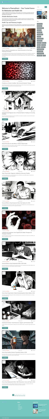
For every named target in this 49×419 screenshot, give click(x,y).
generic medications (40, 34)
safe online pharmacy (40, 38)
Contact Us (19, 409)
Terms (19, 405)
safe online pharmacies (40, 53)
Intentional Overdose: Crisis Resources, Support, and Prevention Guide (17, 322)
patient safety (39, 42)
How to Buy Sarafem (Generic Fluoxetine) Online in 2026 (14, 352)
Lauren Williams (7, 48)
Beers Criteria (43, 47)
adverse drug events (40, 51)
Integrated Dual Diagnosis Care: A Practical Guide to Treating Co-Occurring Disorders (18, 113)
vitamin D (39, 47)
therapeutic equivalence (40, 49)
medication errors (40, 40)
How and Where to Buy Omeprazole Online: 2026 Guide (14, 263)
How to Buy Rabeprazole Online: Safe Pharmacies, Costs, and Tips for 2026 (18, 382)
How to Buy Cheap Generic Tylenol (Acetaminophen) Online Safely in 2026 (18, 293)
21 (24, 394)
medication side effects (40, 28)
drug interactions (40, 32)
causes (44, 55)
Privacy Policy (20, 406)
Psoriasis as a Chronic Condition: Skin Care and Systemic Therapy (16, 83)
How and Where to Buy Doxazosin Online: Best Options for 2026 (16, 203)
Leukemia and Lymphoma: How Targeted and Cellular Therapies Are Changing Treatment (17, 233)
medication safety (40, 23)
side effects (39, 36)
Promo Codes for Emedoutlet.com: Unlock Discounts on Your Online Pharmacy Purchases (17, 51)
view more (5, 58)
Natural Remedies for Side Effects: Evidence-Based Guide (14, 143)
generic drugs (39, 30)
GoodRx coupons (40, 55)
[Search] (46, 7)
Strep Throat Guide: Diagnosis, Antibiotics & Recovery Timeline (16, 173)
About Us (19, 404)
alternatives (44, 42)
